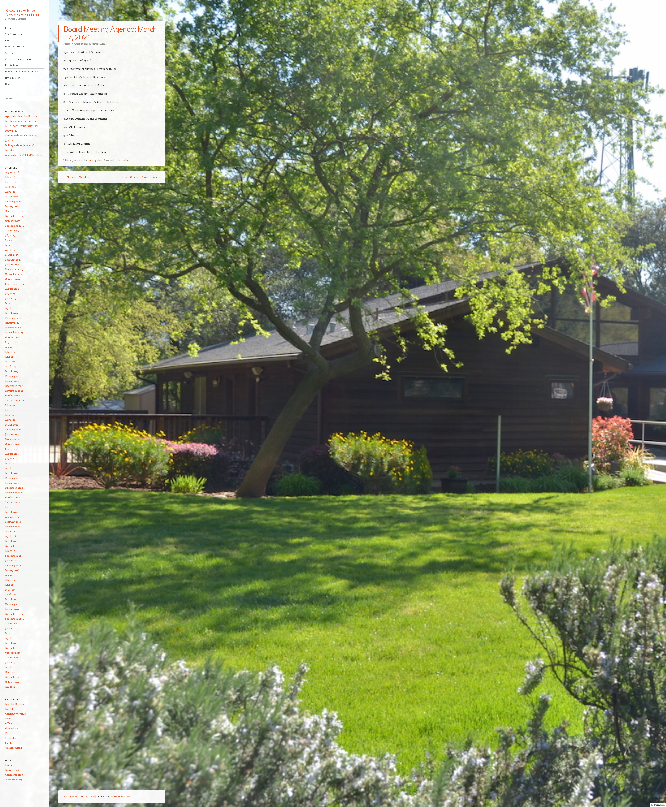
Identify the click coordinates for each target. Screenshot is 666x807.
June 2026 (10, 182)
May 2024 (10, 303)
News (8, 718)
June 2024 (10, 298)
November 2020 (14, 492)
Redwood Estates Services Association (22, 12)
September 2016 (14, 555)
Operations (11, 728)
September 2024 (14, 283)
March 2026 (11, 196)
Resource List (12, 77)
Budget (9, 708)
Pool (7, 733)
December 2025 (14, 211)
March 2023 (11, 371)
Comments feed (14, 774)
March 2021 (11, 473)
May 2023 (10, 361)
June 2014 (10, 628)
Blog (7, 40)
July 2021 (10, 458)
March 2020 (12, 512)
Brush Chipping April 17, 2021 (141, 177)
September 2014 (14, 618)
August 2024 (12, 288)
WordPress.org (14, 779)
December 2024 (14, 269)
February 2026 (13, 201)
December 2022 (14, 385)
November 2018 (14, 526)
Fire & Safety (12, 65)
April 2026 (11, 191)
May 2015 (10, 589)
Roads (9, 84)
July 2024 (10, 293)
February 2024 (13, 317)
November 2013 (14, 647)
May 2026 (10, 186)
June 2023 (10, 356)
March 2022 (11, 424)
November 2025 (14, 216)
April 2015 (10, 594)
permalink (124, 160)
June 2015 (10, 584)
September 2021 (14, 448)
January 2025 (12, 264)
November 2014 (14, 613)
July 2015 (10, 580)
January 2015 (12, 609)
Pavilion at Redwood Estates (21, 71)
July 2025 (10, 235)
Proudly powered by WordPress (79, 796)
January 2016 (12, 570)
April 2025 (11, 249)
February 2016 (13, 565)
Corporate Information (18, 59)
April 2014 (10, 638)
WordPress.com (122, 796)
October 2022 (12, 395)
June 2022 (10, 410)
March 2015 (11, 599)
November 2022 (14, 390)
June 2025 (10, 240)
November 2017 (14, 546)
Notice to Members (76, 177)
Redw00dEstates (99, 43)
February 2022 (13, 429)
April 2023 (10, 366)
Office (8, 723)
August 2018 (12, 531)
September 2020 (14, 502)
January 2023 (12, 381)
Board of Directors (15, 46)
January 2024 (12, 322)
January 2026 (12, 206)
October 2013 (12, 652)
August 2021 (12, 453)
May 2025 (10, 245)
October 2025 (12, 220)
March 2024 (11, 313)
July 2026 (10, 177)
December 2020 (14, 487)
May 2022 (10, 414)
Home (8, 27)
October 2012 (12, 681)
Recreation (11, 738)
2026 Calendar (13, 34)
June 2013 (10, 662)
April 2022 (11, 419)
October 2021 (12, 444)
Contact (9, 52)
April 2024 (11, 308)
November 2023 (14, 332)
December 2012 (14, 672)
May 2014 (10, 633)
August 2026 (12, 172)
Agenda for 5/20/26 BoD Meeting (23, 155)
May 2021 (10, 463)
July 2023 (10, 351)
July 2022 (10, 405)
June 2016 (10, 560)
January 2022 (12, 434)
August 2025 (12, 230)
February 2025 (13, 259)
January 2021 (12, 482)
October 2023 (12, 337)
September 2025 (14, 225)
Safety (8, 742)
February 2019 (13, 521)
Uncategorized (95, 160)
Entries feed (12, 769)
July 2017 (10, 550)
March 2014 (11, 643)
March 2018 (11, 541)
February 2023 (13, 376)
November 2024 (14, 274)
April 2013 (10, 667)
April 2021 (10, 468)
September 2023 (14, 342)
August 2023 (12, 347)
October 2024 (12, 279)
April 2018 (11, 536)
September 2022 (14, 400)
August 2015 (12, 575)
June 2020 (10, 507)
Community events (15, 713)
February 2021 (13, 478)
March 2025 (11, 254)
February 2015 (13, 604)
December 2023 (14, 327)
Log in (8, 765)
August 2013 (11, 657)
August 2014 (12, 623)
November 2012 (14, 677)
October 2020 (13, 497)
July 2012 (10, 686)
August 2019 (12, 516)
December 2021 (14, 439)
